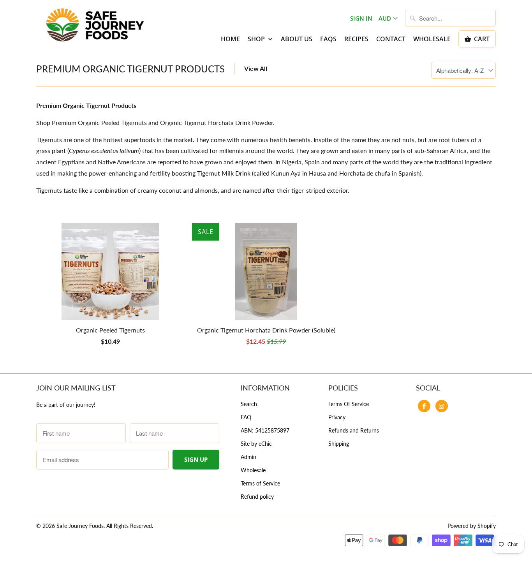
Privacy (336, 417)
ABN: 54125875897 (265, 430)
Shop (257, 39)
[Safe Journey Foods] (94, 25)
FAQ (246, 417)
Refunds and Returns (353, 430)
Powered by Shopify (471, 525)
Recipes (356, 39)
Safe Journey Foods (80, 525)
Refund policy (257, 496)
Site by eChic (256, 443)
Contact (390, 39)
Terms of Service (260, 483)
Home (230, 39)
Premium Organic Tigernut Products (130, 68)
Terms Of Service (348, 404)
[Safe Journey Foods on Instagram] (441, 406)
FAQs (328, 39)
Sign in (361, 18)
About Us (296, 39)
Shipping (338, 443)
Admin (248, 457)
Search (249, 404)
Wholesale (432, 39)
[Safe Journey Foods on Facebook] (424, 406)
